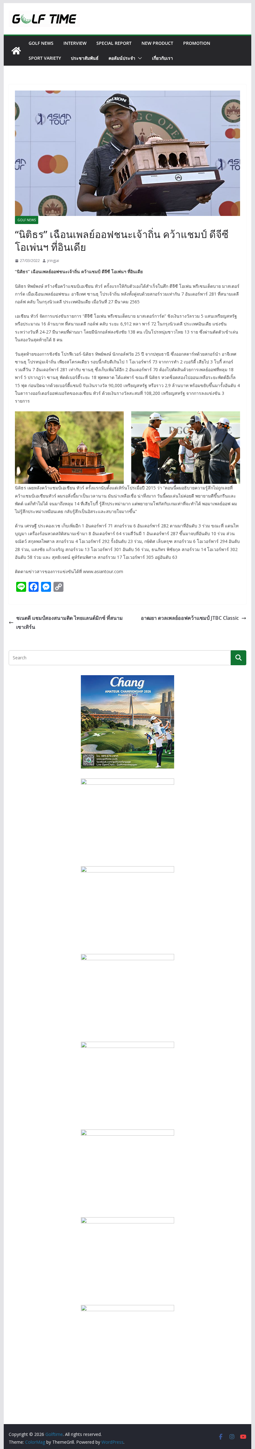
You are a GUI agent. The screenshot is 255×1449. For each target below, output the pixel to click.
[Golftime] (16, 50)
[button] (138, 58)
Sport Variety (45, 58)
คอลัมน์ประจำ (122, 58)
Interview (74, 43)
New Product (157, 43)
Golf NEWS (41, 43)
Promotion (196, 43)
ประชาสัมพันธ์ (85, 58)
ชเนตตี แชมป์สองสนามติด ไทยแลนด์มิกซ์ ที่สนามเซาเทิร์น (69, 622)
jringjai (53, 260)
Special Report (114, 43)
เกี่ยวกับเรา (162, 58)
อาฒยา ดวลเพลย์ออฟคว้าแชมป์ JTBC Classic (190, 618)
